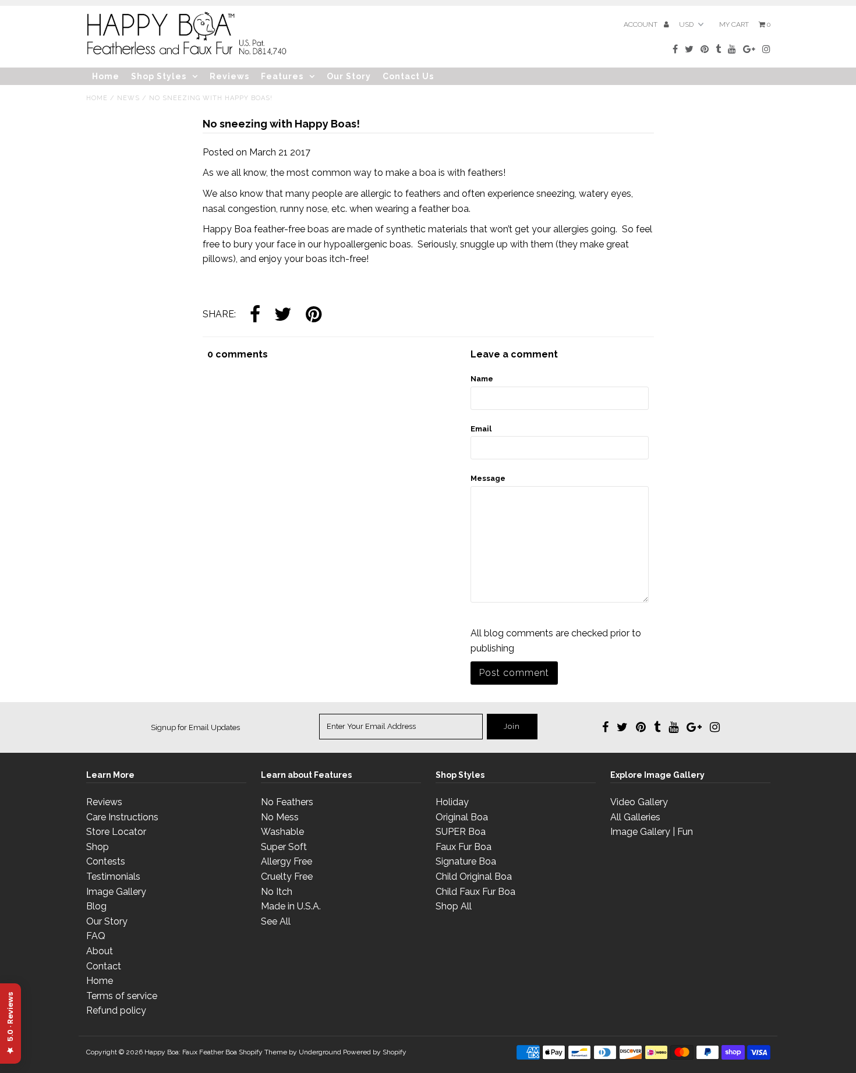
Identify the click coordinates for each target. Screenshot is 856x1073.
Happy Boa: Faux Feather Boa (190, 1052)
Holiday (452, 802)
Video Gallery (639, 802)
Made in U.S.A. (291, 906)
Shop (97, 846)
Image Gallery (116, 891)
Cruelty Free (287, 876)
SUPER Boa (461, 831)
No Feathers (287, 802)
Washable (282, 831)
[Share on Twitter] (283, 315)
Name (482, 378)
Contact (103, 966)
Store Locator (116, 831)
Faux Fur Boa (463, 846)
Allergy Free (286, 861)
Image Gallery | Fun (651, 831)
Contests (105, 861)
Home (105, 76)
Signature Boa (466, 861)
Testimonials (113, 876)
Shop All (454, 906)
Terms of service (121, 995)
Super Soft (284, 846)
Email (481, 428)
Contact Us (408, 76)
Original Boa (462, 817)
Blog (96, 906)
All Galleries (635, 817)
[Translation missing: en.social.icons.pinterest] (313, 315)
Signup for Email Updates (195, 727)
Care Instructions (122, 817)
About (99, 951)
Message (488, 478)
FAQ (95, 935)
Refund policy (116, 1010)
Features (282, 76)
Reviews (229, 76)
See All (276, 921)
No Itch (276, 891)
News (128, 98)
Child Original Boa (474, 876)
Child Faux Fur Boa (475, 891)
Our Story (349, 76)
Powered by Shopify (374, 1052)
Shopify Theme (263, 1052)
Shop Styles (158, 76)
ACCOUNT (641, 24)
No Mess (280, 817)
